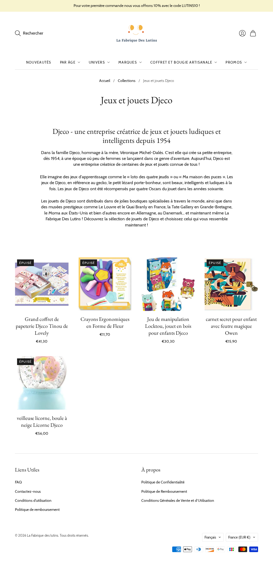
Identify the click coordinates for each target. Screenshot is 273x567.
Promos (234, 62)
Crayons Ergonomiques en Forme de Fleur (105, 322)
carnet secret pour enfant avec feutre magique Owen (231, 326)
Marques (127, 62)
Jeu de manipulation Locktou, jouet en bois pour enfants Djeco (168, 326)
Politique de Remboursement (164, 491)
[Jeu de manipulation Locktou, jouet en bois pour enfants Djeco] (168, 284)
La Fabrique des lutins (42, 535)
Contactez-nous (28, 491)
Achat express (41, 303)
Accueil (104, 80)
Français (210, 537)
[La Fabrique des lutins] (136, 33)
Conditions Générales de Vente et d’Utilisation (177, 500)
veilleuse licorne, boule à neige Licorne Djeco (42, 421)
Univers (97, 62)
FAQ (18, 482)
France (239, 537)
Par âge (67, 62)
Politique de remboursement (37, 509)
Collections (126, 80)
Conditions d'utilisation (33, 500)
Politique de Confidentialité (162, 482)
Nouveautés (38, 62)
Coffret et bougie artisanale (181, 62)
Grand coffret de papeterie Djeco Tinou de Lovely (42, 326)
